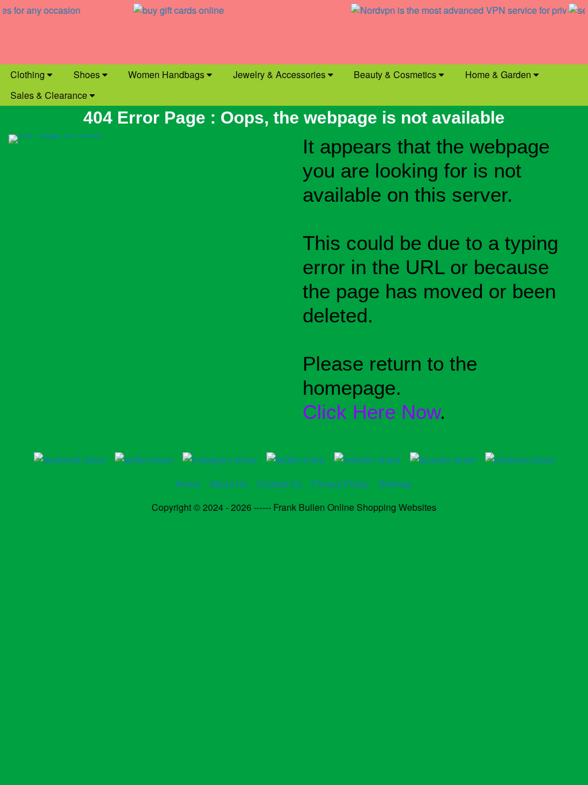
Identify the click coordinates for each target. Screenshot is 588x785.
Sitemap (395, 483)
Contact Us (279, 483)
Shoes (88, 74)
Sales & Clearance (50, 95)
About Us (228, 483)
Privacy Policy (340, 483)
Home (188, 483)
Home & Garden (499, 74)
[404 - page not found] (147, 292)
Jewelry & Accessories (280, 74)
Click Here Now (371, 412)
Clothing (28, 74)
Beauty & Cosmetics (396, 74)
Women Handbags (167, 74)
